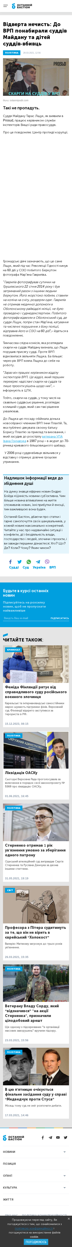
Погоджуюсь (36, 1242)
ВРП (52, 567)
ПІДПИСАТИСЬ (60, 618)
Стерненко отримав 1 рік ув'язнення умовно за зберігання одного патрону (35, 850)
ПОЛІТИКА (11, 52)
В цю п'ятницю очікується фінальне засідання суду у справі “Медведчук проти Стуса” (36, 1094)
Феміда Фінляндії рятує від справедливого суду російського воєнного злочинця (36, 692)
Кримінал (13, 649)
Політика (13, 735)
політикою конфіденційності (34, 1228)
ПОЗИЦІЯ (9, 1164)
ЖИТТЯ (8, 1199)
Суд (26, 567)
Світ (10, 890)
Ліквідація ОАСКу (21, 773)
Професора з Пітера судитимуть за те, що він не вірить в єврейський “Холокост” (35, 932)
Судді (14, 567)
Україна (39, 567)
